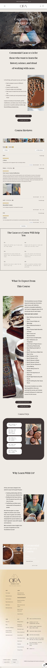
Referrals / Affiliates (10, 627)
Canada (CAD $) (6, 662)
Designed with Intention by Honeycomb (37, 661)
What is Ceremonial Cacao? (21, 606)
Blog (6, 624)
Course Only (37, 561)
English (14, 662)
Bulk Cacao (8, 604)
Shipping (26, 558)
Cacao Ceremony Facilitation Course (21, 594)
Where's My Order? (21, 632)
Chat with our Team (21, 638)
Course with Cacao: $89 (23, 402)
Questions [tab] (11, 147)
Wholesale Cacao (9, 607)
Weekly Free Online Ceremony (21, 601)
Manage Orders (20, 621)
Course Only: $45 (17, 42)
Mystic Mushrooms (9, 601)
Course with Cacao (29, 561)
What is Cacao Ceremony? (20, 610)
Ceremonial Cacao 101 (21, 597)
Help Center (19, 641)
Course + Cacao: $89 (30, 42)
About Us (7, 621)
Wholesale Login (20, 629)
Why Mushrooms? (9, 635)
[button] (4, 6)
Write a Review (40, 150)
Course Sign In (20, 635)
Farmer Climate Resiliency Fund (9, 631)
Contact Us (32, 648)
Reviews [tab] (5, 147)
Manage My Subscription (19, 625)
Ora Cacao (28, 661)
